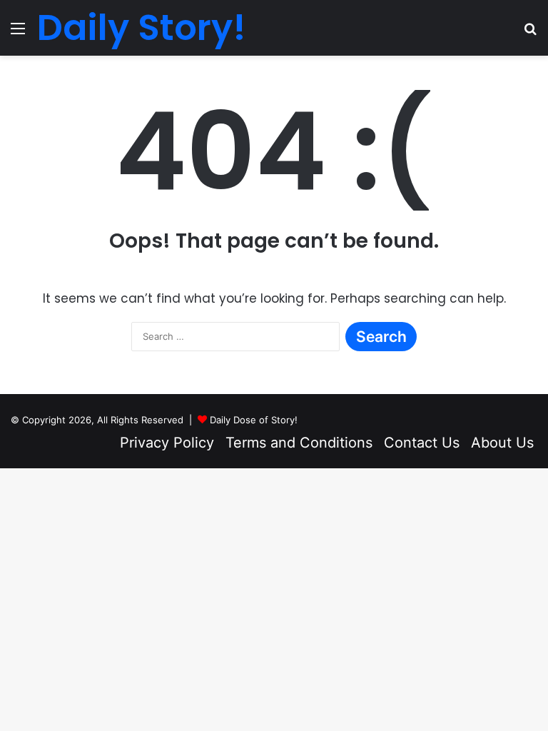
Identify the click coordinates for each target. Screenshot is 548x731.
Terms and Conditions (298, 442)
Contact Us (422, 442)
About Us (502, 442)
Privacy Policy (167, 442)
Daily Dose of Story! (254, 419)
